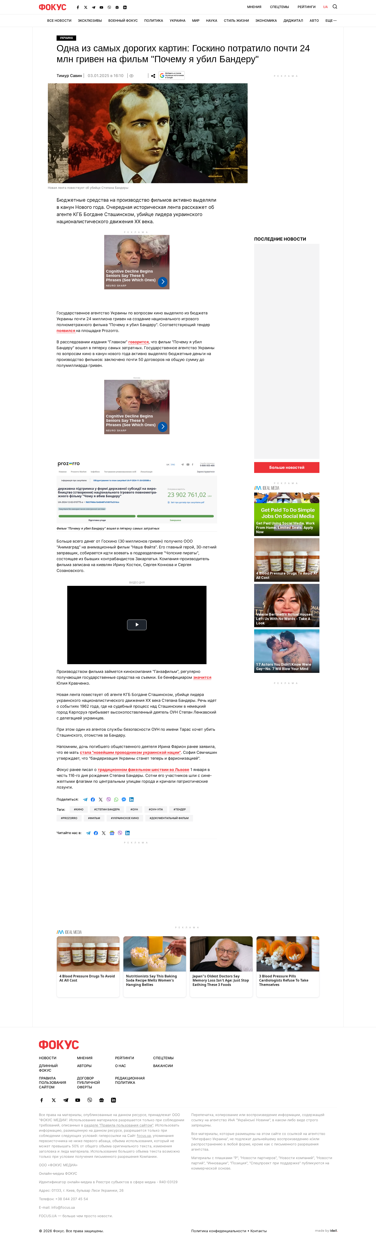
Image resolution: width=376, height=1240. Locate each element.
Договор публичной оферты (88, 1082)
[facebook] (42, 1100)
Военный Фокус (123, 20)
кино (79, 809)
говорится (138, 342)
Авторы (84, 1066)
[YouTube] (101, 7)
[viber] (89, 1100)
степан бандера (108, 809)
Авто (314, 20)
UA (325, 6)
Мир (196, 20)
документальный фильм (170, 818)
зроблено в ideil (326, 1230)
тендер (180, 809)
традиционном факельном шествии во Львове (143, 769)
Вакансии (163, 1066)
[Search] (335, 6)
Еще (329, 20)
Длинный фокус (48, 1068)
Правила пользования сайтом (52, 1082)
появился (66, 330)
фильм (95, 818)
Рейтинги (307, 6)
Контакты (258, 1231)
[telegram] (65, 1100)
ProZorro (70, 818)
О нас (120, 1066)
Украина (178, 20)
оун (135, 809)
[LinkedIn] (125, 7)
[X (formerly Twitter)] (86, 7)
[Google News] (117, 7)
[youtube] (77, 1100)
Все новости (59, 20)
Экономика (266, 20)
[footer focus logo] (59, 1044)
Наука (211, 20)
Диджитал (293, 20)
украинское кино (126, 818)
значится (202, 677)
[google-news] (101, 1100)
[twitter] (54, 1100)
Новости (47, 1058)
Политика (153, 20)
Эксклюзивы (90, 20)
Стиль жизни (236, 20)
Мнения (254, 6)
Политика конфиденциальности (218, 1231)
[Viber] (109, 7)
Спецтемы (279, 6)
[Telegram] (93, 7)
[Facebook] (78, 7)
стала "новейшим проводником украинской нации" (130, 752)
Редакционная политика (130, 1080)
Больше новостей (286, 467)
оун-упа (157, 809)
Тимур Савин (69, 75)
